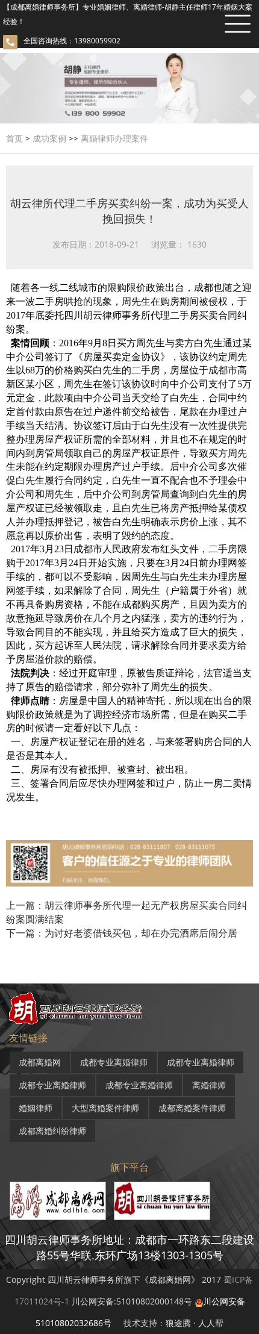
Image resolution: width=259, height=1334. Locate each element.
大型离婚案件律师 (105, 1108)
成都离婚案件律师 (192, 1108)
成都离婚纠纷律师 (52, 1130)
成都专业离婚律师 (114, 1062)
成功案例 (49, 138)
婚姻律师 (35, 1108)
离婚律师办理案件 (114, 138)
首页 (14, 138)
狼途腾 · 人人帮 (194, 1323)
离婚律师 (209, 1085)
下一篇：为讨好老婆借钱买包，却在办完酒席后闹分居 (121, 933)
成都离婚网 (40, 1062)
